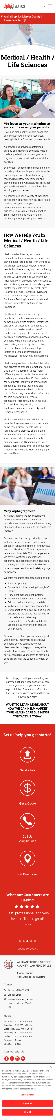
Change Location (25, 972)
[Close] (51, 1066)
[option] (27, 921)
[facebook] (6, 1058)
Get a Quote (27, 803)
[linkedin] (12, 1058)
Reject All (27, 1103)
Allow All (27, 1112)
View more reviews (28, 949)
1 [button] (20, 941)
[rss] (23, 1058)
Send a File (27, 770)
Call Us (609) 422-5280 (18, 990)
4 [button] (31, 941)
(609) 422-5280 (27, 841)
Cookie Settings (28, 1094)
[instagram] (17, 1058)
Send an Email (14, 994)
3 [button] (27, 941)
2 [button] (24, 941)
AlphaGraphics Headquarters (31, 976)
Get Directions (27, 874)
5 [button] (35, 941)
